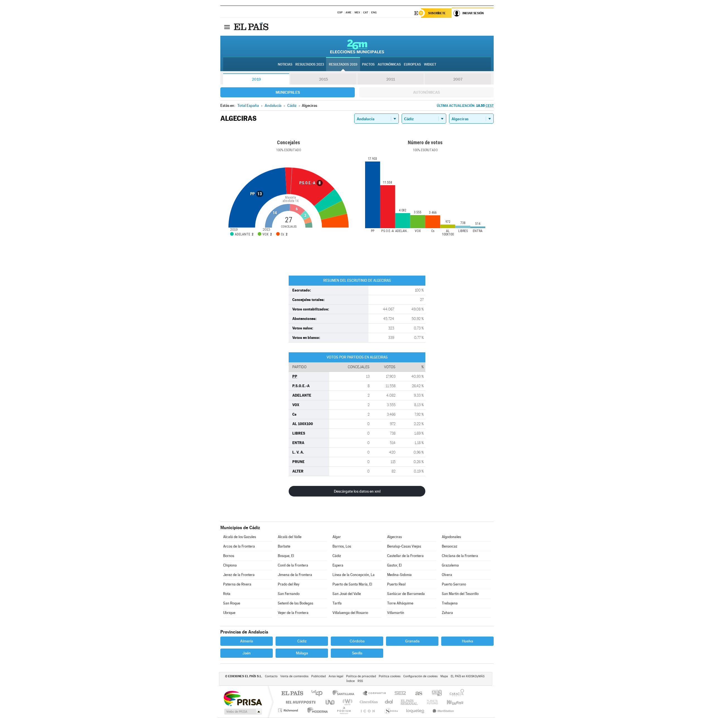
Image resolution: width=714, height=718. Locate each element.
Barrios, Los (341, 546)
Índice (350, 681)
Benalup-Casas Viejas (404, 546)
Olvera (447, 575)
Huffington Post (300, 701)
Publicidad (318, 676)
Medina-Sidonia (399, 575)
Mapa (444, 676)
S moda (390, 710)
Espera (337, 565)
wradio (346, 701)
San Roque (231, 603)
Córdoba (357, 641)
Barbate (284, 546)
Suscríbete (437, 13)
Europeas (412, 64)
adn (435, 693)
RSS (360, 681)
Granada (412, 641)
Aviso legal (336, 676)
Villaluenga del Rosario (350, 613)
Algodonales (451, 537)
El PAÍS (292, 693)
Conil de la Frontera (293, 565)
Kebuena (450, 701)
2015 (323, 79)
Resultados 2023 (309, 64)
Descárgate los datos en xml (357, 491)
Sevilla (357, 653)
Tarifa (337, 603)
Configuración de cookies (420, 676)
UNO (330, 701)
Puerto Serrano (454, 584)
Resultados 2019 (343, 64)
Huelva (467, 641)
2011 (390, 79)
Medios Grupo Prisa (242, 711)
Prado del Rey (289, 584)
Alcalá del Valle (289, 537)
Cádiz (336, 556)
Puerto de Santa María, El (352, 584)
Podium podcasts (343, 710)
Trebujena (450, 603)
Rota (226, 594)
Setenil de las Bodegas (295, 603)
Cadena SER (398, 693)
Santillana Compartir (375, 693)
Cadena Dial (389, 701)
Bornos (228, 556)
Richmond (289, 710)
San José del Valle (346, 594)
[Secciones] (227, 26)
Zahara (447, 613)
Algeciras (394, 537)
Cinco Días (367, 701)
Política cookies (390, 676)
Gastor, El (394, 565)
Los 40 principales (318, 693)
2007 (457, 79)
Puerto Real (396, 584)
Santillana (345, 693)
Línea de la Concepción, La (353, 575)
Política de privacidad (361, 676)
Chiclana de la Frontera (460, 556)
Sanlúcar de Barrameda (406, 594)
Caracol (455, 693)
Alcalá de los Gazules (239, 537)
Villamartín (395, 613)
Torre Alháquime (400, 603)
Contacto (271, 676)
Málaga (302, 653)
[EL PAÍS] (252, 26)
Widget (430, 64)
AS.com (416, 693)
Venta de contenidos (294, 676)
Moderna (316, 710)
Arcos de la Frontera (239, 546)
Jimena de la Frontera (295, 575)
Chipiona (230, 565)
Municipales (288, 92)
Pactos (368, 64)
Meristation (442, 710)
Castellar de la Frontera (405, 556)
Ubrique (229, 613)
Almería (246, 641)
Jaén (246, 653)
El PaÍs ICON (367, 710)
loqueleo (415, 710)
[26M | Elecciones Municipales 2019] (357, 46)
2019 (256, 79)
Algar (336, 537)
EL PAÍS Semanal (409, 701)
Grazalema (450, 565)
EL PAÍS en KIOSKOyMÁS (467, 676)
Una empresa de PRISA (243, 698)
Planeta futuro (430, 701)
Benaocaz (449, 546)
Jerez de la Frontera (239, 575)
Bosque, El (286, 556)
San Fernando (289, 594)
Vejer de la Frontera (293, 613)
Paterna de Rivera (237, 584)
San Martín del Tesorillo (460, 594)
